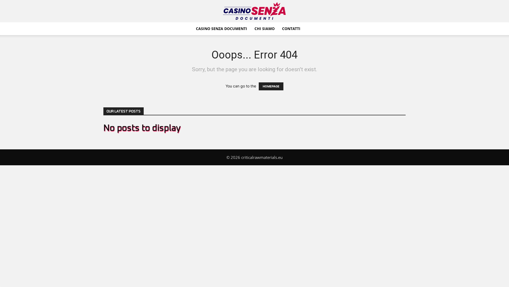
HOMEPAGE (271, 86)
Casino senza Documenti (221, 28)
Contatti (291, 28)
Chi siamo (264, 28)
